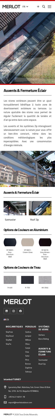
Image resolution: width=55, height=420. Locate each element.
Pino (27, 359)
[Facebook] (20, 311)
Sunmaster (43, 359)
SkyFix (8, 343)
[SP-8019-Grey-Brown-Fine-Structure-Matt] (45, 250)
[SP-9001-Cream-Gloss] (27, 250)
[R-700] (27, 284)
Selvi (27, 355)
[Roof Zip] (40, 212)
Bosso (28, 363)
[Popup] (38, 7)
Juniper (28, 335)
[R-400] (10, 284)
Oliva (27, 343)
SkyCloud (10, 335)
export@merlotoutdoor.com (20, 402)
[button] (25, 6)
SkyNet (9, 339)
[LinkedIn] (7, 311)
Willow (28, 339)
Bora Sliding (43, 338)
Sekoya (28, 371)
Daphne (28, 367)
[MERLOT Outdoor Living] (11, 6)
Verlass (41, 334)
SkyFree (9, 331)
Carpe (27, 347)
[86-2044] (45, 284)
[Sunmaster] (15, 212)
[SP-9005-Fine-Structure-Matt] (10, 250)
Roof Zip (42, 363)
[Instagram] (14, 311)
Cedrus (28, 331)
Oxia (27, 351)
